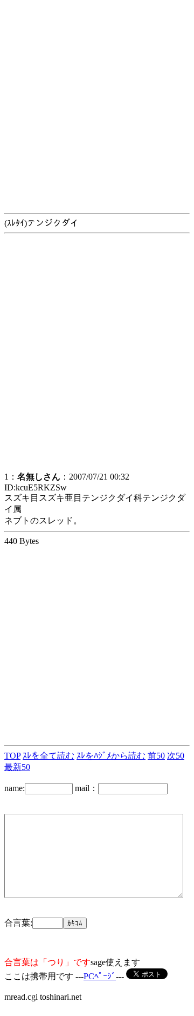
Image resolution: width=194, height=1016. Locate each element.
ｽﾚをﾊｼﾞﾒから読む (111, 755)
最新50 (17, 767)
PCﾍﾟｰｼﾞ (100, 976)
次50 (175, 755)
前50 (156, 755)
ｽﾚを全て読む (48, 755)
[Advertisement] (97, 101)
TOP (12, 755)
